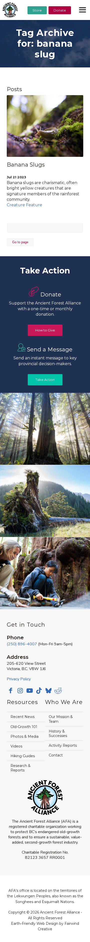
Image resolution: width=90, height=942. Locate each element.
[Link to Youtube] (29, 690)
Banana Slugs (26, 164)
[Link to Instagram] (20, 690)
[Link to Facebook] (10, 690)
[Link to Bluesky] (49, 691)
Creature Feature (24, 205)
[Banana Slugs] (45, 126)
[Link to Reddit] (58, 690)
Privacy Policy (19, 679)
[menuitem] (37, 22)
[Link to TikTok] (39, 690)
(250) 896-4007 (22, 644)
